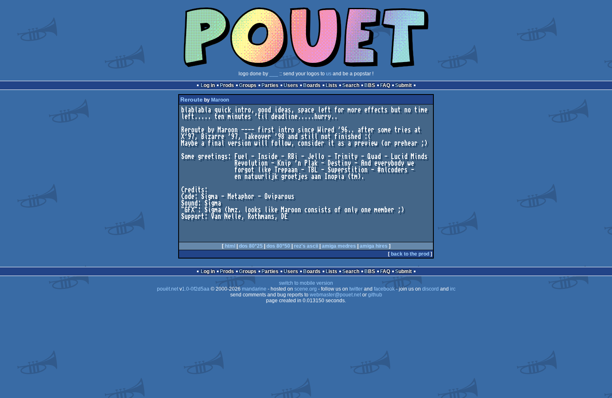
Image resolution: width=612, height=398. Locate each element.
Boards (312, 85)
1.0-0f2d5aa (195, 289)
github (375, 295)
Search (350, 85)
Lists (331, 85)
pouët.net (167, 289)
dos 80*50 (278, 246)
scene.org (305, 289)
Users (291, 85)
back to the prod (410, 254)
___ (273, 74)
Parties (270, 85)
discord (430, 289)
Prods (227, 85)
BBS (369, 85)
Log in (208, 85)
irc (452, 289)
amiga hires (374, 246)
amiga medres (339, 246)
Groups (247, 85)
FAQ (385, 85)
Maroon (220, 100)
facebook (384, 289)
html (230, 246)
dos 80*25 (251, 246)
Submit (403, 85)
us (328, 74)
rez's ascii (306, 246)
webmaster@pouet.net (335, 295)
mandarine (254, 289)
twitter (356, 289)
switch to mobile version (306, 283)
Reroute (191, 99)
